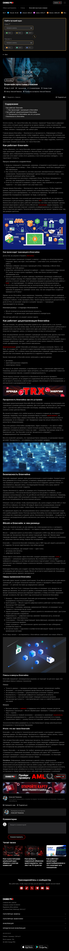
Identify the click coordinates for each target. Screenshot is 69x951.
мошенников (57, 715)
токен (57, 556)
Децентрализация (9, 347)
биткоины (30, 256)
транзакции (42, 205)
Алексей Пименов (16, 91)
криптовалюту (52, 415)
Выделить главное (14, 97)
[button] (61, 97)
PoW (7, 283)
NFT (40, 200)
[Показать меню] (64, 2)
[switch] (5, 97)
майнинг (23, 708)
